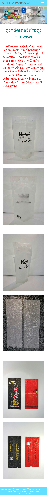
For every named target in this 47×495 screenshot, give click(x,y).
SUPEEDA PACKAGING (16, 3)
